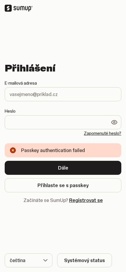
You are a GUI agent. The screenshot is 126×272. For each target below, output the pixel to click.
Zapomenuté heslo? (102, 133)
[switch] (114, 122)
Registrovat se (86, 200)
